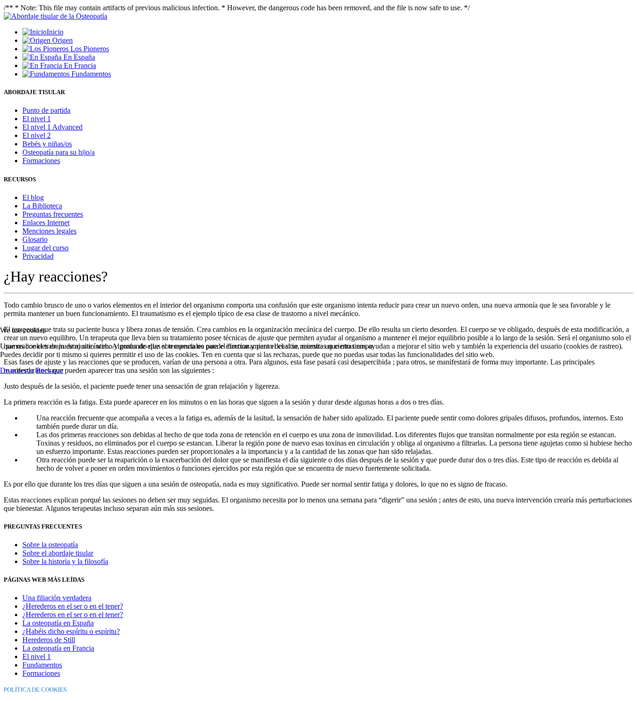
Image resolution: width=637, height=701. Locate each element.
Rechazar (49, 370)
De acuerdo (17, 370)
